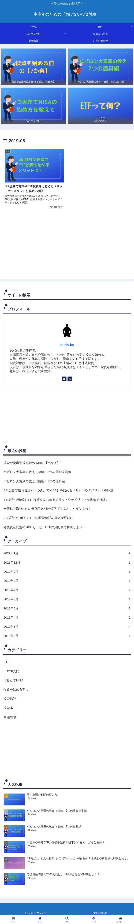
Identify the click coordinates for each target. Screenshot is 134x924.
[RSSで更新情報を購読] (70, 379)
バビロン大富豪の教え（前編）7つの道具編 (34, 481)
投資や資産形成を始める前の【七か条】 (31, 463)
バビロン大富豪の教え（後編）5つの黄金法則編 (37, 472)
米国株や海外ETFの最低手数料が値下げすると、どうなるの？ (47, 509)
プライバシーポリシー (34, 912)
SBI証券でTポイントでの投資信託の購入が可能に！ (39, 518)
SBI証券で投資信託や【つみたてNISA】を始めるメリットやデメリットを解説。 (59, 490)
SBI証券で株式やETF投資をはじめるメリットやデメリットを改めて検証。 (56, 499)
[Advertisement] (67, 244)
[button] (124, 628)
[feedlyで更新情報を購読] (64, 379)
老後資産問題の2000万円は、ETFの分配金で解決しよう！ (44, 527)
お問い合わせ (99, 912)
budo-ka (67, 345)
